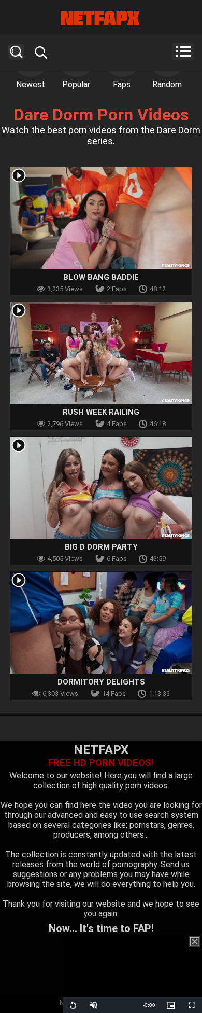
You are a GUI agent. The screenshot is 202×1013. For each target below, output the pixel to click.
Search (16, 52)
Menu (183, 51)
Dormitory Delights (101, 682)
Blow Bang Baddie (101, 277)
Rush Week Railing (101, 412)
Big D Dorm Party (101, 547)
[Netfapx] (101, 18)
